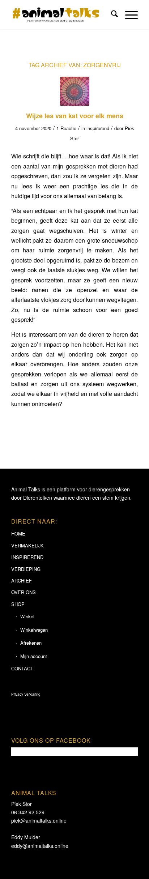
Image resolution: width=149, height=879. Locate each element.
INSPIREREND (27, 557)
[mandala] (74, 91)
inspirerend (97, 128)
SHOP (18, 604)
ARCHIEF (21, 580)
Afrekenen (31, 642)
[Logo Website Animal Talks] (61, 14)
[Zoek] (111, 14)
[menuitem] (111, 14)
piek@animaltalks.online (39, 820)
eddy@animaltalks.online (39, 845)
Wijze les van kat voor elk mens (74, 115)
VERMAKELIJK (27, 545)
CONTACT (22, 668)
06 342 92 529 (27, 812)
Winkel (27, 616)
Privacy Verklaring (26, 694)
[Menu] (128, 14)
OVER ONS (23, 592)
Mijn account (33, 656)
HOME (18, 533)
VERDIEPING (26, 569)
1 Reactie (66, 128)
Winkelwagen (34, 629)
